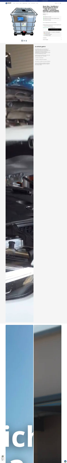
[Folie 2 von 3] (24, 41)
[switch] (2, 460)
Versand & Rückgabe (45, 39)
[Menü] (3, 455)
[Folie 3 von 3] (26, 41)
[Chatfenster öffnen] (65, 461)
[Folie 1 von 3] (22, 41)
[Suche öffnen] (59, 3)
